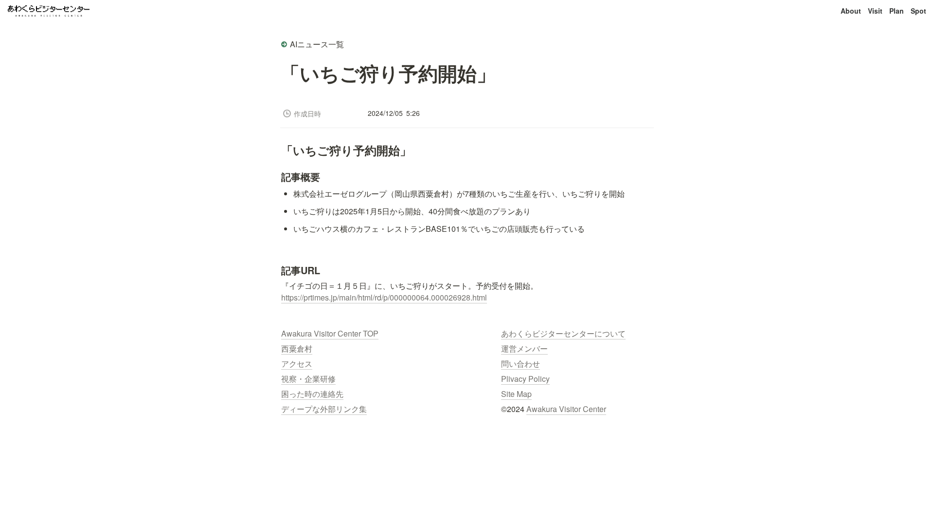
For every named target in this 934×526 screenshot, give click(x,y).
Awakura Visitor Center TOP (329, 333)
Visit (875, 11)
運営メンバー (524, 348)
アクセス (296, 363)
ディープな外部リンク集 (324, 408)
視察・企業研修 (308, 378)
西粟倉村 (296, 348)
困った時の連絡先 (312, 393)
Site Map (516, 393)
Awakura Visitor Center (566, 408)
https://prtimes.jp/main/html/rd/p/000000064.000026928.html (384, 297)
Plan (896, 11)
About (851, 11)
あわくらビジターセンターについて (563, 333)
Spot (918, 11)
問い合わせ (520, 363)
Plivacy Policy (525, 378)
